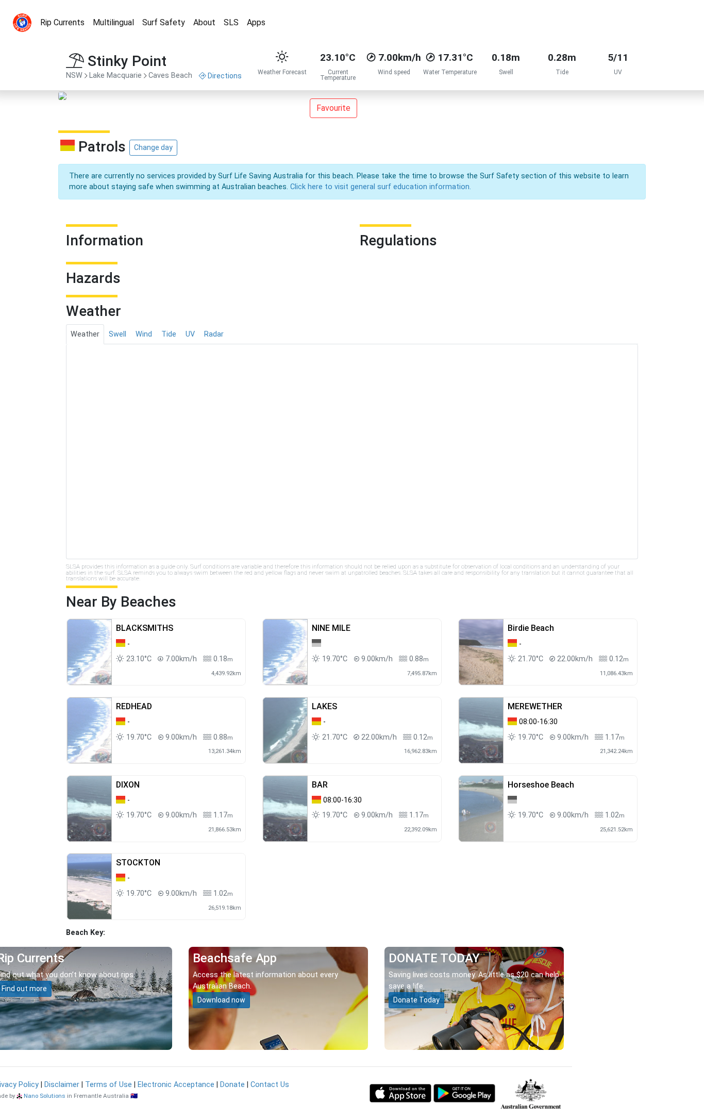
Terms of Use (108, 1084)
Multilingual (113, 22)
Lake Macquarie (115, 75)
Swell (117, 334)
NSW (74, 75)
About (204, 22)
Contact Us (269, 1084)
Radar (214, 334)
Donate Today (416, 1000)
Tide (168, 334)
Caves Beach (170, 75)
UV (190, 334)
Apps (256, 22)
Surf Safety (163, 22)
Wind (144, 334)
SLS (231, 22)
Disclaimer (61, 1084)
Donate (232, 1084)
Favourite (333, 108)
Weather (85, 334)
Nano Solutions (44, 1095)
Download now (221, 1000)
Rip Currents (62, 22)
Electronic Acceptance (176, 1084)
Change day (153, 147)
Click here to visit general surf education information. (380, 186)
